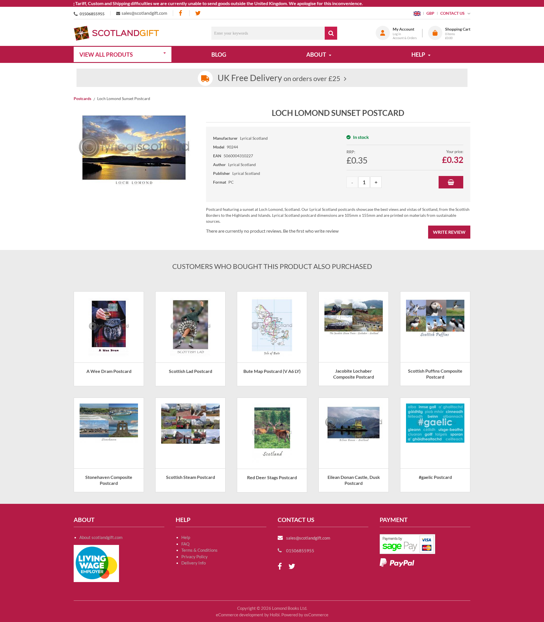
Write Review (449, 232)
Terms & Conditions (199, 550)
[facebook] (181, 13)
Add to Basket (451, 182)
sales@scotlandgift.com (144, 13)
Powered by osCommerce (304, 614)
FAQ (185, 543)
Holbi (275, 614)
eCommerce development (240, 614)
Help (185, 537)
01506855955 (92, 13)
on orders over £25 (279, 78)
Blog (218, 54)
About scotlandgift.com (100, 537)
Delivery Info (193, 562)
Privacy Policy (194, 556)
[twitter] (198, 13)
